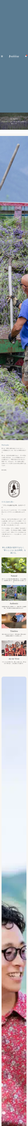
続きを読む (4, 470)
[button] (14, 470)
